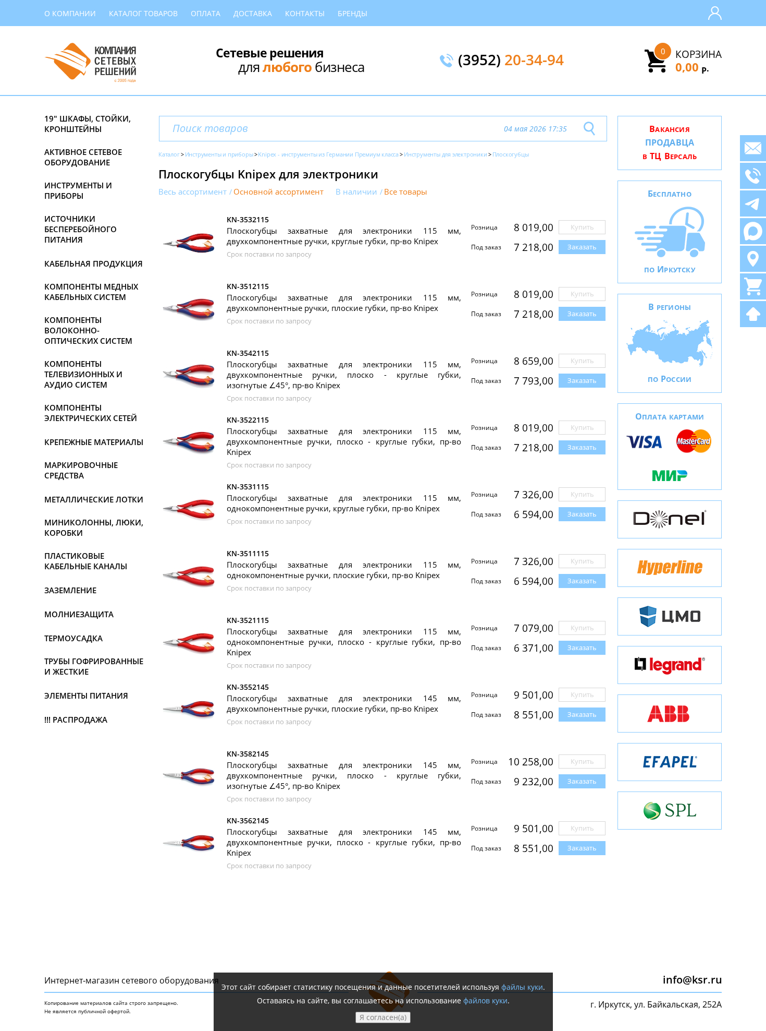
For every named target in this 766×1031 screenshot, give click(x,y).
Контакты (305, 13)
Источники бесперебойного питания (80, 229)
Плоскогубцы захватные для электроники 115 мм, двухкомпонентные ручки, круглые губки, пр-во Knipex (344, 235)
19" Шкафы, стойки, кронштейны (87, 123)
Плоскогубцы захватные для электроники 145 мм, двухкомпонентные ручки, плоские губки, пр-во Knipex (344, 703)
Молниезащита (79, 614)
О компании (70, 13)
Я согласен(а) (383, 1017)
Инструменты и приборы (78, 190)
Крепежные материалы (93, 442)
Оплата (205, 13)
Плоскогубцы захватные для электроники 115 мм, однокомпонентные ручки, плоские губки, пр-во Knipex (344, 569)
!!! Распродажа (75, 719)
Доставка (252, 13)
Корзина (698, 54)
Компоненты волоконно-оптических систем (88, 330)
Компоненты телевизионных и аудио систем (83, 374)
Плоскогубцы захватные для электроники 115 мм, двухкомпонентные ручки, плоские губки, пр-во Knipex (344, 302)
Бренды (352, 13)
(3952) (511, 60)
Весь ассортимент (192, 192)
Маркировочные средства (81, 470)
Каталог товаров (143, 13)
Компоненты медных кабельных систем (91, 291)
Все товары (405, 192)
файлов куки (485, 1000)
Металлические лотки (93, 499)
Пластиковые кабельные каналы (85, 560)
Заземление (70, 590)
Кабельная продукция (93, 263)
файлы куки (522, 987)
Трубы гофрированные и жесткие (93, 666)
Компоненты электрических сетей (90, 412)
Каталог (169, 154)
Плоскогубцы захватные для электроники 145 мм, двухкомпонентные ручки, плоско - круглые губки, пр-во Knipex (344, 842)
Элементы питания (86, 695)
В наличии (356, 192)
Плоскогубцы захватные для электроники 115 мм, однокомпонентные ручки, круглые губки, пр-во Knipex (344, 503)
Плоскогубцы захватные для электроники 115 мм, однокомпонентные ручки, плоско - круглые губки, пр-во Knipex (344, 641)
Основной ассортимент (278, 192)
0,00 (692, 67)
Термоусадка (73, 638)
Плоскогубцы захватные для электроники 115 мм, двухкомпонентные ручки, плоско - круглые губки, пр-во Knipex (344, 441)
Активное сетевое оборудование (83, 157)
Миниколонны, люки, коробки (93, 527)
